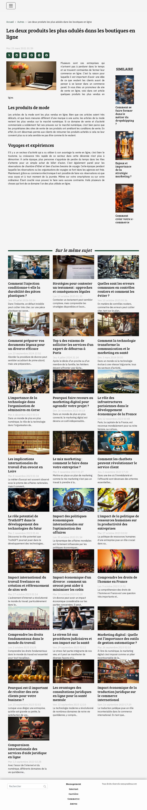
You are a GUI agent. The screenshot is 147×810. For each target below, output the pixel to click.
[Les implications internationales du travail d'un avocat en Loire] (28, 442)
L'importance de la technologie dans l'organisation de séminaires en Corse (24, 403)
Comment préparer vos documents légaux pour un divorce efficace (26, 344)
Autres (20, 21)
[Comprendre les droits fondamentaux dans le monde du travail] (28, 617)
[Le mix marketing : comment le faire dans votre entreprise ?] (73, 442)
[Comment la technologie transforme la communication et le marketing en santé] (118, 324)
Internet (73, 788)
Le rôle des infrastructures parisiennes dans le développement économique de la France (117, 405)
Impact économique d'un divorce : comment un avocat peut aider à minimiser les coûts (72, 583)
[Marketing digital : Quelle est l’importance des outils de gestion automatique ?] (118, 617)
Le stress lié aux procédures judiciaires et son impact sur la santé (72, 638)
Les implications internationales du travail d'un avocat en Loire (25, 465)
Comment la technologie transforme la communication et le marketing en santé (117, 346)
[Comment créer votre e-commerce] (124, 197)
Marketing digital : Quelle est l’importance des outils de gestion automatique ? (118, 638)
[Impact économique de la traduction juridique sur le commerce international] (118, 671)
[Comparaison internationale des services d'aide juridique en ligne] (28, 728)
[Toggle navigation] (11, 5)
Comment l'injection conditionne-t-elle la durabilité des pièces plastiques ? (24, 289)
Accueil (10, 21)
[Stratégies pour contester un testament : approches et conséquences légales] (73, 266)
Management (73, 783)
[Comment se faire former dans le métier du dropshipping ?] (124, 89)
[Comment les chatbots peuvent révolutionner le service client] (118, 442)
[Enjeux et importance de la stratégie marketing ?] (124, 145)
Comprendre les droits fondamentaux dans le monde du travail (26, 638)
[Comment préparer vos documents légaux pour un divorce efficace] (28, 324)
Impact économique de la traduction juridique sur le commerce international (117, 693)
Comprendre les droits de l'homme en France (117, 579)
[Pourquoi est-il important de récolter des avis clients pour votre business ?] (28, 671)
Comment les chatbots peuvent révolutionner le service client (117, 463)
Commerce (73, 798)
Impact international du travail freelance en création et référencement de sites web (28, 583)
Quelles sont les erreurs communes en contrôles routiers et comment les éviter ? (116, 289)
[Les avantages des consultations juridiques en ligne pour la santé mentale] (73, 671)
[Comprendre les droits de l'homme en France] (118, 560)
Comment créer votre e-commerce (124, 219)
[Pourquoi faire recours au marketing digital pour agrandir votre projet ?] (73, 381)
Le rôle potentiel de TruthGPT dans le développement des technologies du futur (25, 522)
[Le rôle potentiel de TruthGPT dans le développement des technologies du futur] (28, 499)
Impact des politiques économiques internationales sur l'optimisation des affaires (70, 524)
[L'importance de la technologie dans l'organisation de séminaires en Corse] (28, 381)
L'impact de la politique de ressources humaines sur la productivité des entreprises (118, 522)
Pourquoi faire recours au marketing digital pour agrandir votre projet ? (73, 401)
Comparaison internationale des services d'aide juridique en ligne (27, 750)
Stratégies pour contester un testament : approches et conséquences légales (72, 287)
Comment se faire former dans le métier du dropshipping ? (124, 115)
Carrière (73, 793)
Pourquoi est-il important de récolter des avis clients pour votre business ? (28, 693)
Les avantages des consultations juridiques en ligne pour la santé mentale (72, 693)
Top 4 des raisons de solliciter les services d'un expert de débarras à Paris (73, 346)
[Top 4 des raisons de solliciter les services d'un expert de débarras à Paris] (73, 324)
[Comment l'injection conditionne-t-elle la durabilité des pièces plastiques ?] (28, 266)
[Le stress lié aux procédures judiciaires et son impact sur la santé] (73, 617)
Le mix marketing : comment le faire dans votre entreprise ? (70, 463)
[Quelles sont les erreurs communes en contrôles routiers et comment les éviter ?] (118, 266)
